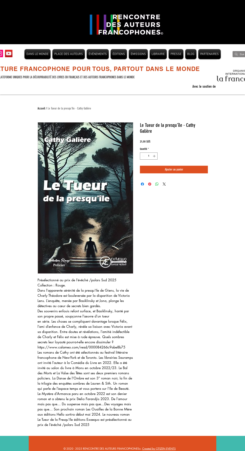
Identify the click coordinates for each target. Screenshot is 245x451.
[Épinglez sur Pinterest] (149, 184)
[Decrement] (142, 156)
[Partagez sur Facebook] (142, 184)
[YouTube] (8, 53)
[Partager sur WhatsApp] (157, 184)
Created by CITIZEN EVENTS (159, 448)
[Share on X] (164, 184)
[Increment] (154, 156)
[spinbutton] (148, 156)
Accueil (41, 108)
